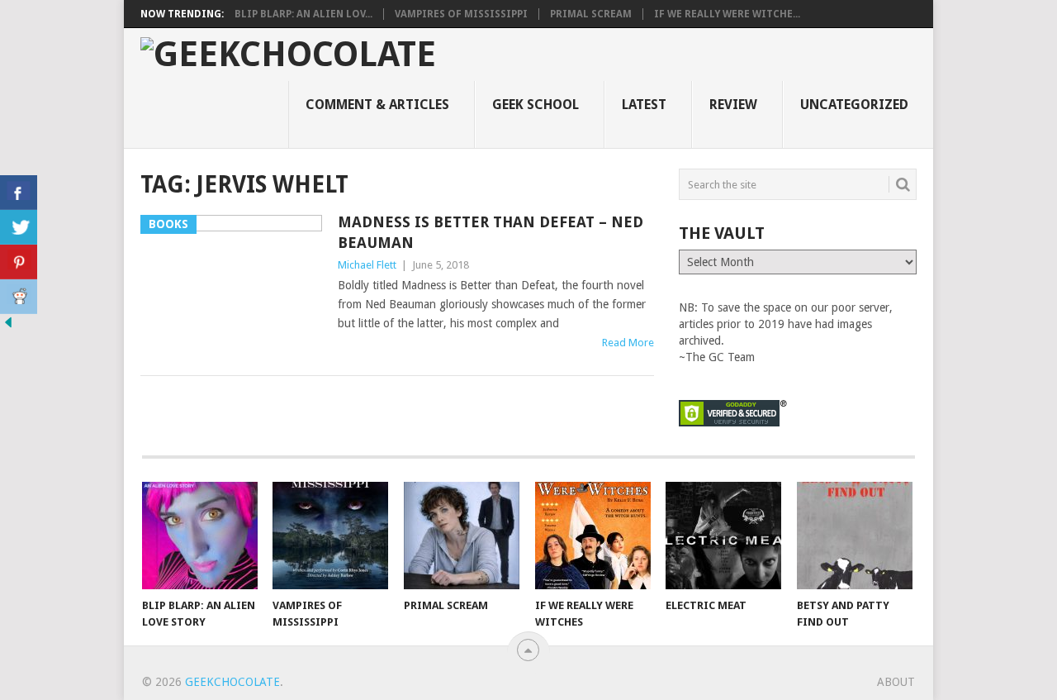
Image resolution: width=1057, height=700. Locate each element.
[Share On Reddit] (18, 296)
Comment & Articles (377, 104)
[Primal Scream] (461, 535)
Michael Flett (367, 265)
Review (733, 104)
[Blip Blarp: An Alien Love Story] (200, 535)
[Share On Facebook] (18, 192)
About (896, 681)
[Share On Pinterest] (18, 262)
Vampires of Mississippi (461, 14)
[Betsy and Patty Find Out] (854, 535)
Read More (628, 342)
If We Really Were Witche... (727, 14)
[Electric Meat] (723, 535)
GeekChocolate (232, 681)
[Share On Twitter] (18, 227)
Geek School (535, 104)
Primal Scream (591, 14)
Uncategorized (854, 104)
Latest (644, 104)
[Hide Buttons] (8, 326)
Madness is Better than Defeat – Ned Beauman (490, 232)
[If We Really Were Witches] (593, 535)
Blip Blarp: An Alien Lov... (303, 14)
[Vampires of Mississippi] (330, 535)
